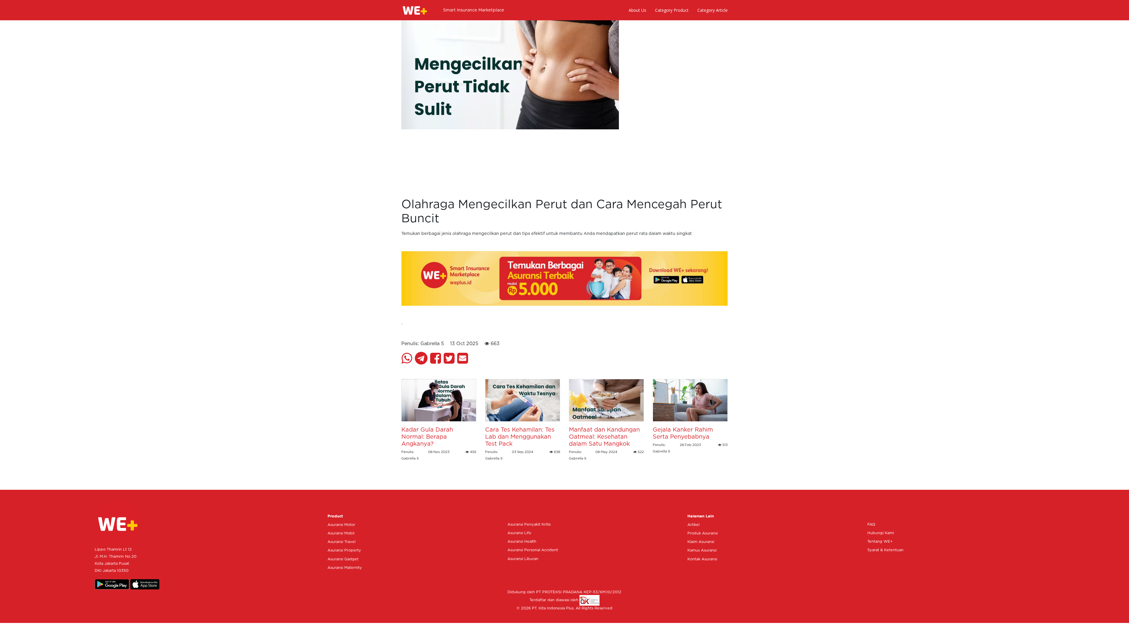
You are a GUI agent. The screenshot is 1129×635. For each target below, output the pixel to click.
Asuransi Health (521, 542)
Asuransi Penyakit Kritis (529, 525)
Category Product (672, 10)
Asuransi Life (519, 533)
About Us (637, 10)
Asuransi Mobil (341, 533)
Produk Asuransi (702, 533)
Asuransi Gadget (343, 559)
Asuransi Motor (341, 525)
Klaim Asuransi (700, 542)
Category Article (712, 10)
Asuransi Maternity (345, 568)
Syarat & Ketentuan (885, 550)
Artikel (693, 525)
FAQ (871, 525)
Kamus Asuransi (702, 550)
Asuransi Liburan (522, 559)
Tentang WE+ (880, 542)
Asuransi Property (344, 550)
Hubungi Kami (880, 533)
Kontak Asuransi (702, 559)
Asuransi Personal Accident (532, 550)
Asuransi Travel (341, 542)
